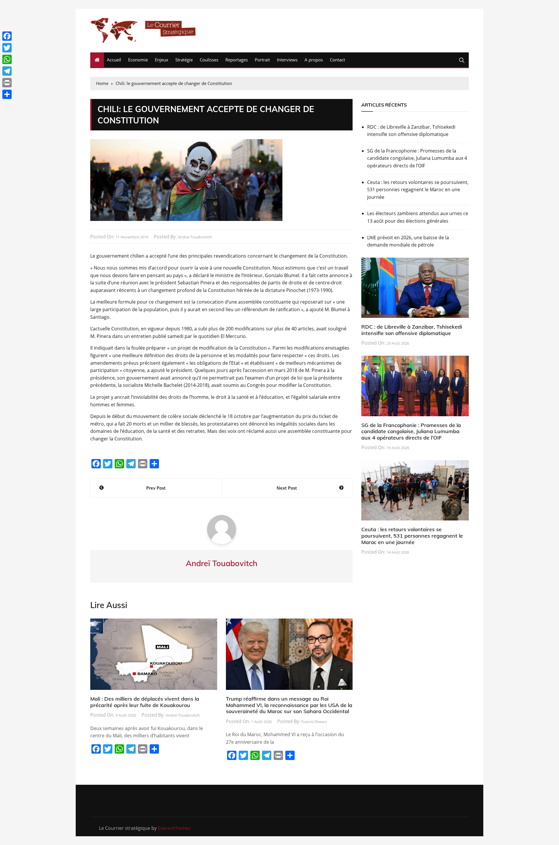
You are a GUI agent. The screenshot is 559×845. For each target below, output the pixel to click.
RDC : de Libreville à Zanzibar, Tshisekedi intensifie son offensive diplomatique (411, 131)
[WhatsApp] (7, 59)
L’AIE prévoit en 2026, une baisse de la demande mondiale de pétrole (408, 241)
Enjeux (161, 60)
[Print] (7, 82)
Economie (138, 60)
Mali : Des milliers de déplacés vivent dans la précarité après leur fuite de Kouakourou (144, 701)
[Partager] (7, 94)
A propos (314, 60)
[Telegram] (7, 71)
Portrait (262, 60)
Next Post (287, 488)
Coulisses (209, 60)
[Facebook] (7, 36)
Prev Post (156, 488)
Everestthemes (174, 828)
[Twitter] (7, 48)
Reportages (236, 60)
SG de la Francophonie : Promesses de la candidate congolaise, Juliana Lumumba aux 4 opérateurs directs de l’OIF (417, 158)
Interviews (287, 60)
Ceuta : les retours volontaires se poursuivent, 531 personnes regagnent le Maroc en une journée (417, 189)
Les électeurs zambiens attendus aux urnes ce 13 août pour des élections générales (417, 217)
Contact (337, 60)
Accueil (114, 60)
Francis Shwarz (314, 721)
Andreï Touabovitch (195, 237)
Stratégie (184, 60)
